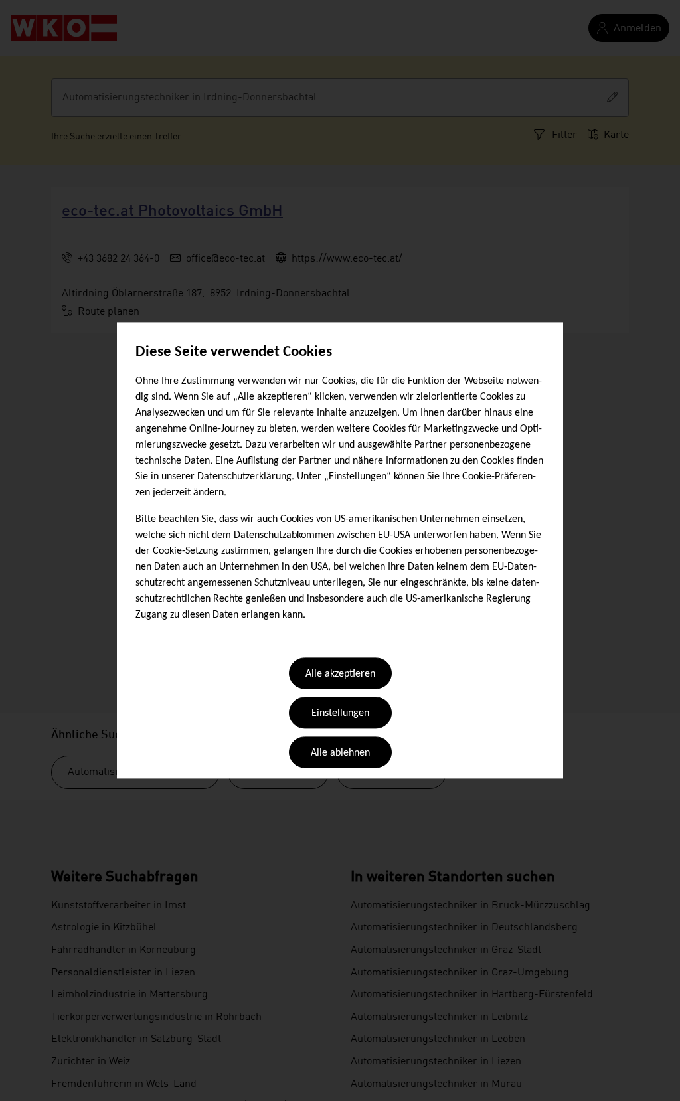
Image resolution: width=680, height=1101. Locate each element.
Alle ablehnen (340, 753)
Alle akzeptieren (340, 674)
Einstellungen (340, 714)
